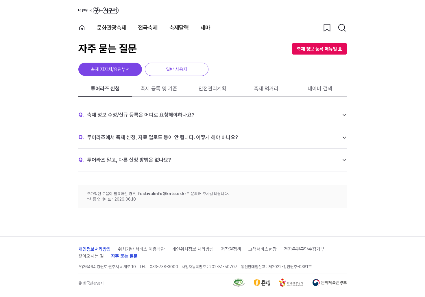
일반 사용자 (176, 69)
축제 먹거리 (266, 88)
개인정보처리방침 (94, 249)
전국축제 (148, 27)
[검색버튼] (342, 27)
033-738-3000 (164, 266)
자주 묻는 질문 (124, 256)
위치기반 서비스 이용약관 (141, 249)
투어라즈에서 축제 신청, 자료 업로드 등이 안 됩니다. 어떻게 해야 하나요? (158, 137)
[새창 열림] (239, 285)
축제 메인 (81, 27)
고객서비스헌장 (262, 249)
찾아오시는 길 (91, 256)
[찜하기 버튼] (327, 27)
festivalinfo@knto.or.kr (162, 193)
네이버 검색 (320, 88)
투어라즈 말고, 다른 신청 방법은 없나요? (124, 159)
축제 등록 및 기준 (159, 88)
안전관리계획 (212, 88)
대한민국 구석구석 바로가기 (98, 10)
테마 (205, 27)
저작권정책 (231, 249)
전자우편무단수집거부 (304, 249)
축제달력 (179, 27)
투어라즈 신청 (105, 88)
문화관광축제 (111, 27)
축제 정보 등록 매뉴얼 (317, 49)
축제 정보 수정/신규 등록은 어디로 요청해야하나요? (136, 114)
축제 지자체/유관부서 (110, 69)
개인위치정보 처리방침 (193, 249)
